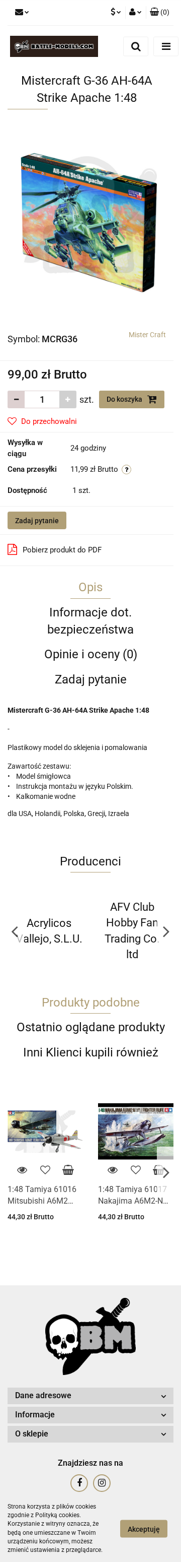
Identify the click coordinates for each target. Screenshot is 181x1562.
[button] (159, 12)
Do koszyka (125, 399)
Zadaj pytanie (37, 521)
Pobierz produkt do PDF (62, 549)
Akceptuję (144, 1529)
